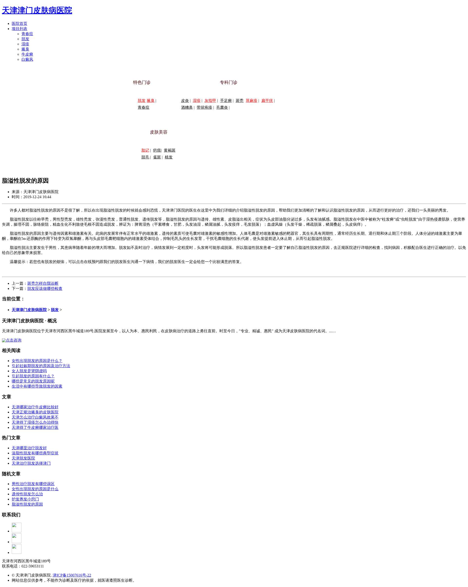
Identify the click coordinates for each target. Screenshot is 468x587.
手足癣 (226, 100)
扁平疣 (267, 100)
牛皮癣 (27, 54)
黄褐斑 (170, 150)
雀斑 (157, 157)
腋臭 (25, 49)
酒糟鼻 (187, 107)
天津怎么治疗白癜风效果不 (35, 417)
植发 (169, 157)
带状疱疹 (204, 107)
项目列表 (19, 29)
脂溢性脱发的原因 (27, 504)
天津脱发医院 (23, 458)
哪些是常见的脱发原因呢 (33, 381)
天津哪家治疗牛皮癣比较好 (35, 407)
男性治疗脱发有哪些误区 (33, 484)
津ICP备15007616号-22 (72, 575)
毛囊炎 (222, 107)
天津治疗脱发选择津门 (31, 463)
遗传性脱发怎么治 (27, 494)
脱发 (25, 39)
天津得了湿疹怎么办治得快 (35, 422)
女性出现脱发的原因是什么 (35, 489)
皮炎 (185, 100)
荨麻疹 (251, 100)
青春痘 (27, 34)
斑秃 (240, 100)
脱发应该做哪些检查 (44, 288)
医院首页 (19, 23)
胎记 (145, 150)
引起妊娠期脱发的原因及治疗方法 (41, 366)
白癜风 (27, 59)
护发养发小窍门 (25, 499)
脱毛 (145, 157)
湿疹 (25, 44)
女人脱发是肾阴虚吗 (29, 371)
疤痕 (157, 150)
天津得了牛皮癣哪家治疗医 (35, 427)
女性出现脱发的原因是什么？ (37, 361)
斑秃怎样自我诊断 (42, 283)
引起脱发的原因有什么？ (33, 376)
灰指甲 (210, 100)
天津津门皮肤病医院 (37, 10)
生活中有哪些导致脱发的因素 (37, 386)
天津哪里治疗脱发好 (29, 448)
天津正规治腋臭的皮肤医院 (35, 412)
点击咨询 (13, 340)
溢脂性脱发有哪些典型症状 (35, 453)
